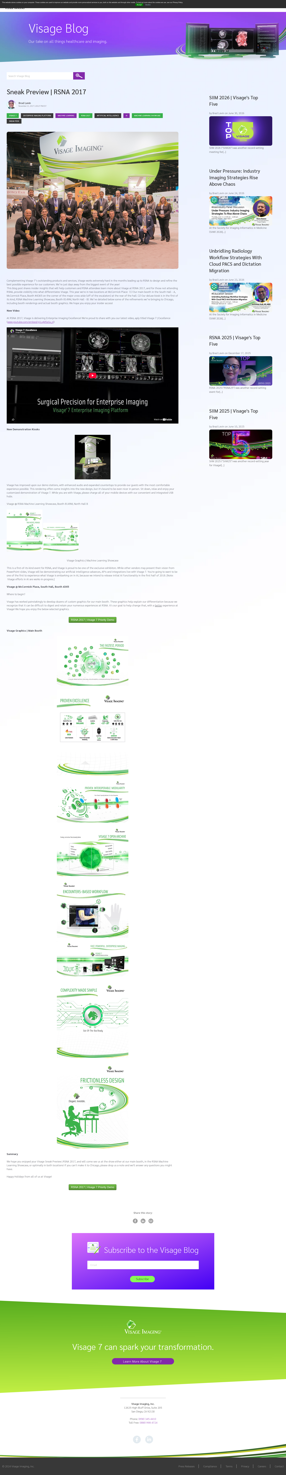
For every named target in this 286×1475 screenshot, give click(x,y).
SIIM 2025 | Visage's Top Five (233, 414)
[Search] (79, 76)
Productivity (243, 54)
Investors (222, 15)
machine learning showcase (147, 115)
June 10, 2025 (236, 426)
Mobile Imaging (245, 43)
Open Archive (244, 26)
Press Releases (187, 1466)
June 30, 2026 (236, 113)
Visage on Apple (245, 32)
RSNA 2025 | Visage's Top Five (234, 340)
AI (126, 115)
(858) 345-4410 (147, 1419)
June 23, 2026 (236, 279)
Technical (242, 15)
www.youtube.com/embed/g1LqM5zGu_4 (30, 321)
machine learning (66, 115)
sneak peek (14, 121)
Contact (279, 1466)
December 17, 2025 (239, 353)
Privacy (245, 1466)
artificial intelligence (108, 115)
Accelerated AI (244, 48)
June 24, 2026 (236, 193)
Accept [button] (139, 5)
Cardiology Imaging (246, 37)
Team (220, 20)
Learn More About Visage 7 (142, 1361)
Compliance (210, 1466)
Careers (262, 1466)
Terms (229, 1466)
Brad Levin (25, 103)
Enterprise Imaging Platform (37, 115)
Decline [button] (148, 5)
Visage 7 (12, 115)
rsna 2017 (85, 115)
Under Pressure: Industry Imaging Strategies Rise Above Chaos (234, 177)
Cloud (240, 20)
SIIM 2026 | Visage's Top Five (233, 100)
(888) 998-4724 (148, 1422)
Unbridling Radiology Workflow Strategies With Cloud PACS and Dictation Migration (235, 260)
